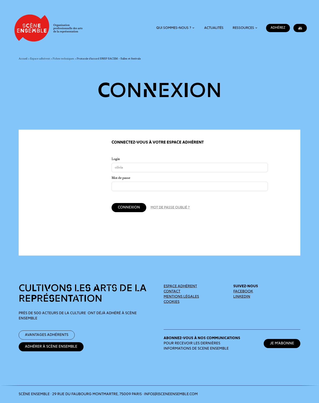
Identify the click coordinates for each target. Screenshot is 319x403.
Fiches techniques (63, 59)
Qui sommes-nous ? (173, 28)
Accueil (23, 59)
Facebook (243, 291)
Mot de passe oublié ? (170, 207)
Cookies (171, 302)
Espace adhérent (40, 59)
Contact (172, 291)
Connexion (129, 207)
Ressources (243, 28)
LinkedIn (241, 297)
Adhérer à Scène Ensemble (51, 346)
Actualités (214, 28)
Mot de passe (121, 178)
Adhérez (278, 28)
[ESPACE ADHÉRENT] (300, 28)
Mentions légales (181, 297)
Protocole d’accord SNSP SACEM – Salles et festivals (109, 59)
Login (116, 159)
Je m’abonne (282, 343)
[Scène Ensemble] (47, 28)
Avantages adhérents (46, 335)
